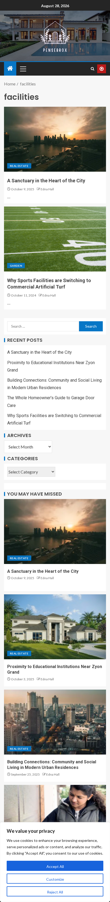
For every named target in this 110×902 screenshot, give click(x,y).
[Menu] (22, 68)
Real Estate (19, 165)
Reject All (55, 892)
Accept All (55, 866)
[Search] (92, 69)
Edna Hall (47, 189)
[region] (55, 862)
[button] (22, 68)
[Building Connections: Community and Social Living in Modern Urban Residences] (55, 722)
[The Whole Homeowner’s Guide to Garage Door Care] (55, 817)
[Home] (10, 68)
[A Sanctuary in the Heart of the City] (55, 139)
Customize (55, 879)
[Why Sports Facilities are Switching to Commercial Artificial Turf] (55, 239)
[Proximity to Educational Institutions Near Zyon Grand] (55, 626)
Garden (16, 265)
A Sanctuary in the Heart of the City (46, 180)
